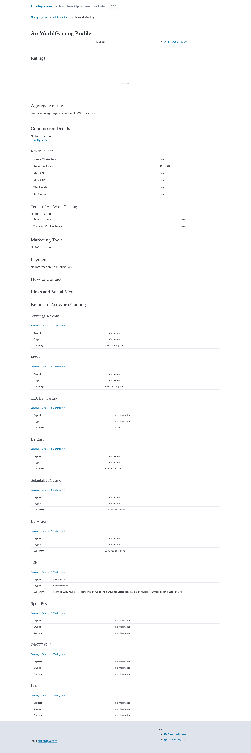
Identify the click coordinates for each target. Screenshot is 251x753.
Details (45, 325)
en (112, 6)
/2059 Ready (175, 41)
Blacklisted (100, 6)
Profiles (59, 6)
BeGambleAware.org (177, 734)
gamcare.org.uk (174, 739)
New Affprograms (78, 6)
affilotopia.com (47, 741)
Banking (35, 325)
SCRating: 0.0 (58, 325)
